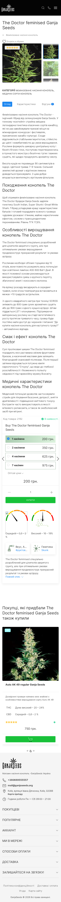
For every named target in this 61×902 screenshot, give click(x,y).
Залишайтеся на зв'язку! (23, 872)
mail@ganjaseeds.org (20, 785)
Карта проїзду (15, 794)
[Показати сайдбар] (55, 8)
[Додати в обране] (56, 630)
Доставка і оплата (47, 885)
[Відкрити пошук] (43, 8)
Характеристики (26, 104)
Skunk (44, 550)
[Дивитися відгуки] (11, 722)
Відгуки (47, 104)
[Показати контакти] (49, 8)
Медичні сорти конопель (17, 93)
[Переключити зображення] (51, 51)
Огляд (7, 104)
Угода (22, 890)
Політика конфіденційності (18, 885)
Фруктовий (22, 550)
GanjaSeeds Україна (40, 773)
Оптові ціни (14, 473)
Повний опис (13, 576)
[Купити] (30, 739)
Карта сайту (35, 890)
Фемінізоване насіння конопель (35, 90)
